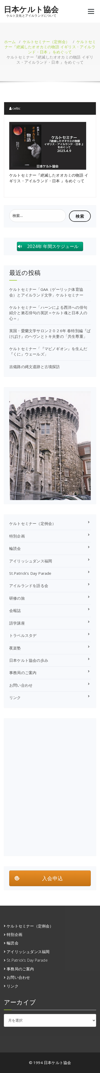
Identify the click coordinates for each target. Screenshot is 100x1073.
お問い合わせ (21, 685)
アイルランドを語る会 (28, 585)
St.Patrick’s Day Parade (30, 573)
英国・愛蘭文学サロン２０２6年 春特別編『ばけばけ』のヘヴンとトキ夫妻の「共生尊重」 (50, 333)
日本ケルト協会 (31, 9)
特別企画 (17, 536)
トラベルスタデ (22, 635)
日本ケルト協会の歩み (28, 660)
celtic (16, 108)
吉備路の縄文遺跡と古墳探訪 (34, 366)
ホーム (10, 41)
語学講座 (17, 623)
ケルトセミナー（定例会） (46, 41)
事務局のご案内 (22, 672)
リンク (15, 697)
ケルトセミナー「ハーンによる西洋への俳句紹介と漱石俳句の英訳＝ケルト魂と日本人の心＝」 (48, 313)
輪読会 (15, 548)
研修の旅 (17, 598)
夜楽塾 (15, 647)
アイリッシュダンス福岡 (30, 560)
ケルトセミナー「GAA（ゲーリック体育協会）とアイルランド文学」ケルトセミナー (46, 292)
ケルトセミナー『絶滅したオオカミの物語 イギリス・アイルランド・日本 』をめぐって (50, 46)
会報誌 (15, 610)
